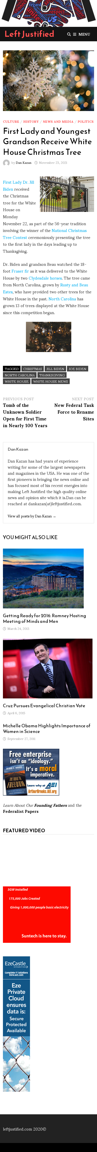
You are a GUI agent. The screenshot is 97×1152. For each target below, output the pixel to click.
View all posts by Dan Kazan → (32, 515)
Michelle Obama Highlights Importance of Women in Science (46, 728)
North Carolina (62, 298)
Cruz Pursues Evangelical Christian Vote (44, 705)
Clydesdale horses (45, 278)
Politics (86, 121)
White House (17, 381)
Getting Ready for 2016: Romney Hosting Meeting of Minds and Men (44, 618)
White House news (50, 381)
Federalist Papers (21, 811)
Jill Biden (55, 368)
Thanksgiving (52, 375)
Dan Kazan (23, 162)
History (31, 121)
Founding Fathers (50, 805)
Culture (11, 121)
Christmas (32, 368)
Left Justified (29, 34)
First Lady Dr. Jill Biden (18, 185)
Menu (84, 34)
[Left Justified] (48, 13)
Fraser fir (20, 271)
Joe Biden (77, 368)
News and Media (58, 121)
